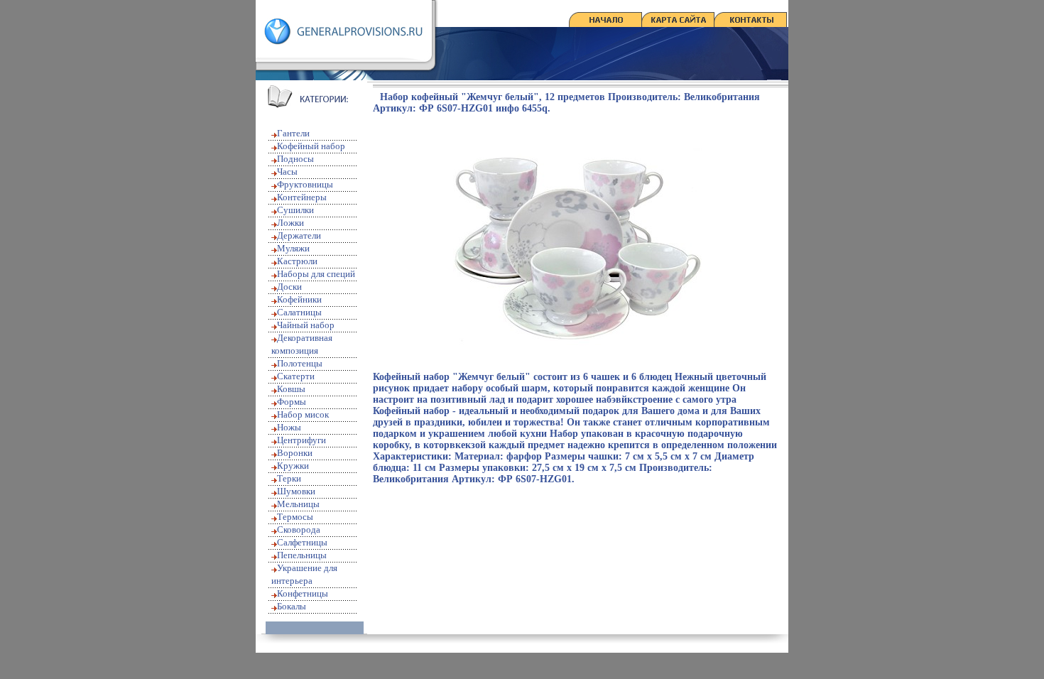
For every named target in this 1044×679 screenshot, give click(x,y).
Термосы (295, 516)
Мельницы (298, 504)
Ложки (290, 222)
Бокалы (291, 606)
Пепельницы (302, 555)
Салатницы (299, 312)
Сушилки (295, 210)
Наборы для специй (316, 273)
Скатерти (296, 376)
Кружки (293, 465)
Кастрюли (297, 261)
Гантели (293, 133)
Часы (287, 171)
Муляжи (293, 248)
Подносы (295, 158)
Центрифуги (301, 440)
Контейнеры (302, 197)
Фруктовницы (305, 184)
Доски (289, 286)
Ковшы (291, 389)
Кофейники (299, 299)
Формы (291, 401)
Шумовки (296, 491)
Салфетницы (302, 542)
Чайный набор (306, 325)
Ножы (289, 427)
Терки (289, 478)
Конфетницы (302, 593)
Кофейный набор (311, 146)
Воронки (294, 452)
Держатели (299, 235)
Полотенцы (299, 363)
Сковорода (298, 529)
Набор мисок (303, 414)
